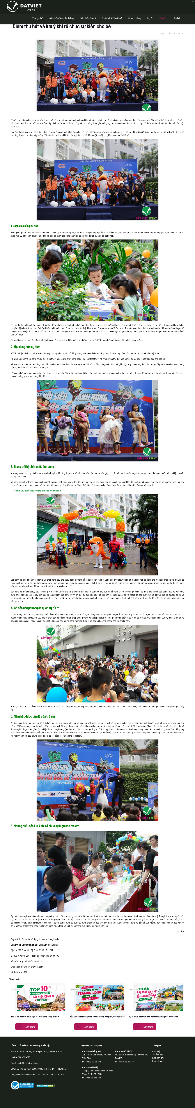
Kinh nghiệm (158, 1057)
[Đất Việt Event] (24, 6)
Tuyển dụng (157, 1054)
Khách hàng (157, 1060)
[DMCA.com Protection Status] (45, 1086)
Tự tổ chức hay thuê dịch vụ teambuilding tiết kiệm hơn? (153, 1016)
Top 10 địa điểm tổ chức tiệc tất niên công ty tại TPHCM (35, 1016)
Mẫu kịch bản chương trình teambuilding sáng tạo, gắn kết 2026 (97, 1016)
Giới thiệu (156, 1051)
